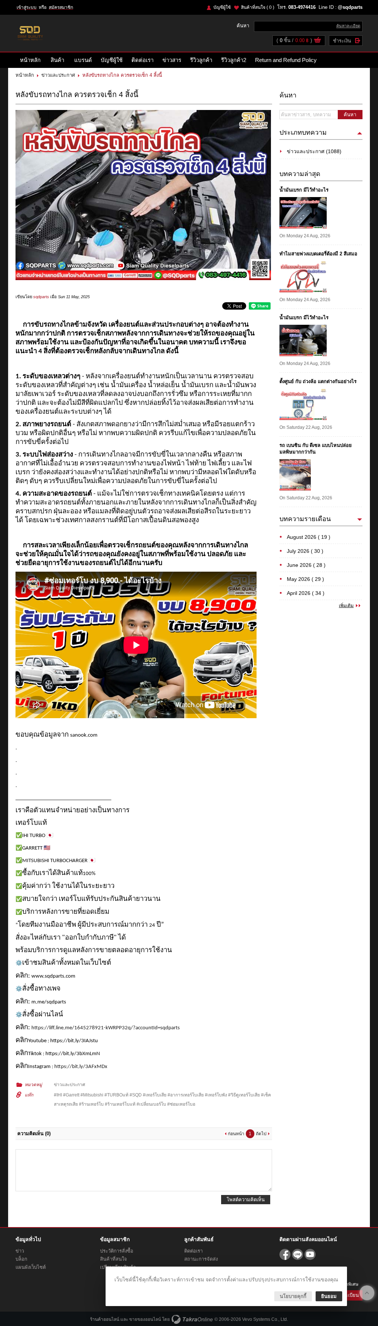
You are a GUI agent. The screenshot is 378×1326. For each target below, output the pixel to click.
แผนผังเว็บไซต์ (31, 1267)
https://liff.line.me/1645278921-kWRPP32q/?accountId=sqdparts (105, 1028)
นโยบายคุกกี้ (293, 1296)
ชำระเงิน (342, 41)
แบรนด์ (83, 60)
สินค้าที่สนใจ (257, 7)
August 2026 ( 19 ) (308, 537)
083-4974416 (302, 7)
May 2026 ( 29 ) (305, 579)
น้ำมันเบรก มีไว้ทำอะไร (304, 190)
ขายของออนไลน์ (145, 1319)
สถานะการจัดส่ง (201, 1259)
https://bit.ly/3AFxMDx (80, 1067)
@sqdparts (350, 7)
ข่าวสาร (171, 60)
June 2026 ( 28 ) (306, 565)
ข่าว (20, 1251)
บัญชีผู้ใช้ (222, 7)
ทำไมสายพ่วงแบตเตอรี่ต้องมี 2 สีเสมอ (318, 253)
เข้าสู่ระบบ (27, 7)
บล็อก (21, 1259)
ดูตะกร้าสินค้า (317, 41)
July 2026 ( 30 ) (305, 551)
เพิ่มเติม (346, 605)
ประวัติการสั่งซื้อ (116, 1251)
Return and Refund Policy (286, 60)
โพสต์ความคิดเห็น (246, 1199)
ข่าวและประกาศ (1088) (314, 151)
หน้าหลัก (30, 60)
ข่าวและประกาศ (58, 75)
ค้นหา (350, 114)
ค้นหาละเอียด (348, 26)
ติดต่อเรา (142, 60)
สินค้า (57, 60)
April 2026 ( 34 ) (305, 593)
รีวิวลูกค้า (201, 60)
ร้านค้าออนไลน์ (104, 1319)
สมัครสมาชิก (61, 7)
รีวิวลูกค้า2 (233, 60)
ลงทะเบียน (348, 1295)
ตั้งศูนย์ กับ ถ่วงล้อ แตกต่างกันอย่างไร (318, 381)
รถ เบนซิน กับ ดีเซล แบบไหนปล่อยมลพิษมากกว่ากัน (315, 448)
